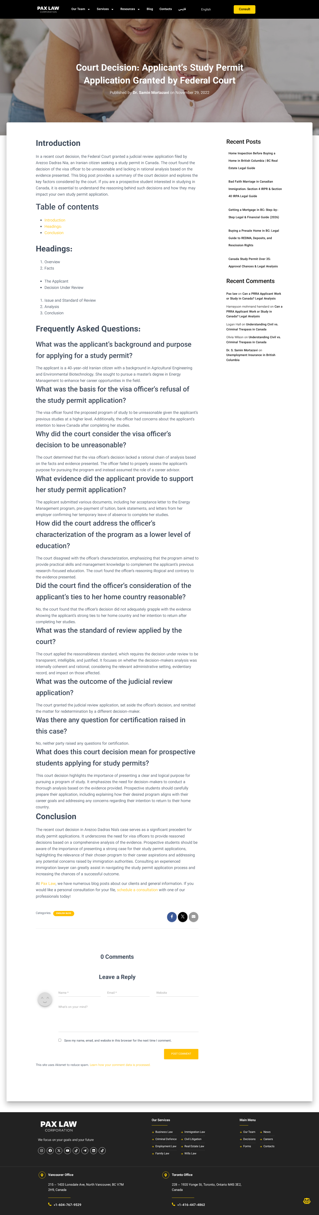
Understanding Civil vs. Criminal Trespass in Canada (252, 327)
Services (103, 9)
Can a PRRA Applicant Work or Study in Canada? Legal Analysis (253, 296)
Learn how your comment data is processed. (120, 1065)
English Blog (63, 913)
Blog (150, 9)
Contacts (166, 9)
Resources (127, 9)
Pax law (231, 294)
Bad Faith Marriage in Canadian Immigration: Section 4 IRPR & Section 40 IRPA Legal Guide (255, 189)
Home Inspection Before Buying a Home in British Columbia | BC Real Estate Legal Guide (253, 161)
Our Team (78, 9)
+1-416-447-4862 (191, 1205)
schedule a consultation (138, 890)
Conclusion (54, 233)
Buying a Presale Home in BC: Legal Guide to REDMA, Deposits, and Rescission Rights (254, 238)
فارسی (182, 9)
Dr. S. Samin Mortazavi (242, 350)
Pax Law (48, 884)
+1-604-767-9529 (67, 1205)
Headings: (53, 227)
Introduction (54, 221)
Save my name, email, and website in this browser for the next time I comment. (118, 1041)
